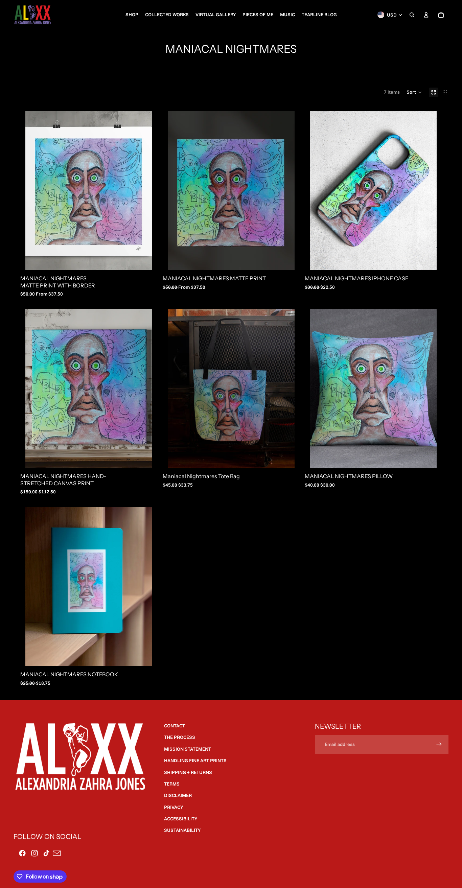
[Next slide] (142, 190)
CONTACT (174, 726)
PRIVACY (173, 807)
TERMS (172, 784)
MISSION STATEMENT (187, 749)
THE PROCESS (179, 737)
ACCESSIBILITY (180, 819)
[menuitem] (131, 14)
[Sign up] (439, 744)
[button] (414, 92)
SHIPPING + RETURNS (188, 772)
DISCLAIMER (178, 795)
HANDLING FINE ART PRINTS (195, 760)
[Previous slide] (35, 190)
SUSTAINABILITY (182, 830)
